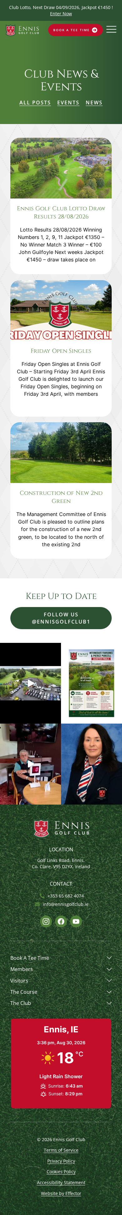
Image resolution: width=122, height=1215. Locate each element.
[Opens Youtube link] (76, 921)
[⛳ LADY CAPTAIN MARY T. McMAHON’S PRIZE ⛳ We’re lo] (91, 764)
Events (68, 102)
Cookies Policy (61, 1171)
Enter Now (61, 14)
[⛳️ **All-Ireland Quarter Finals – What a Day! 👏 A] (30, 683)
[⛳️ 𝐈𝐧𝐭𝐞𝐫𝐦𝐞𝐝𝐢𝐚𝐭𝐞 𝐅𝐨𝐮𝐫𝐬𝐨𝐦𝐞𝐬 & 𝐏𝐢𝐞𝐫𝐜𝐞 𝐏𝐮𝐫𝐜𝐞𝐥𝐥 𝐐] (91, 683)
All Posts (35, 102)
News (94, 102)
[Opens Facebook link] (61, 921)
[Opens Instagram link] (46, 921)
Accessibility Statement (61, 1182)
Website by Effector (61, 1193)
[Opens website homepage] (22, 30)
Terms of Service (61, 1150)
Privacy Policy (61, 1161)
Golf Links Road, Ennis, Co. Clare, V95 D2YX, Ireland (61, 863)
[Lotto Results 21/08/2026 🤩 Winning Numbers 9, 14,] (30, 764)
